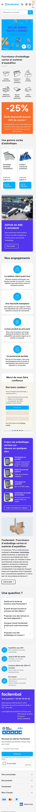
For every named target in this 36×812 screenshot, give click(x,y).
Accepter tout (17, 407)
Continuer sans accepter (17, 413)
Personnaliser (17, 418)
